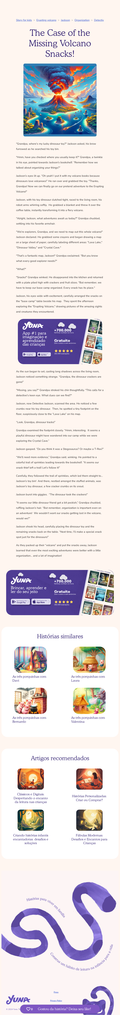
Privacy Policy (56, 1000)
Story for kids (24, 20)
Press (56, 992)
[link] (29, 354)
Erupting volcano (46, 20)
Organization (82, 20)
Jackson (65, 20)
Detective (99, 20)
